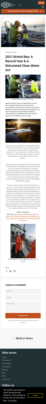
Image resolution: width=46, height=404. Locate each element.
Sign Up (41, 3)
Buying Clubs (6, 363)
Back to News (24, 338)
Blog (3, 373)
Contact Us (6, 379)
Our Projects (6, 367)
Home (4, 357)
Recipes (4, 370)
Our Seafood (6, 360)
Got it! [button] (35, 395)
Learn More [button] (12, 401)
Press (4, 376)
